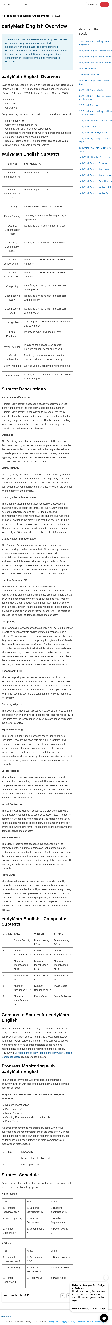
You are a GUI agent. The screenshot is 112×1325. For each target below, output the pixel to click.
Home (8, 4)
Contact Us (27, 4)
